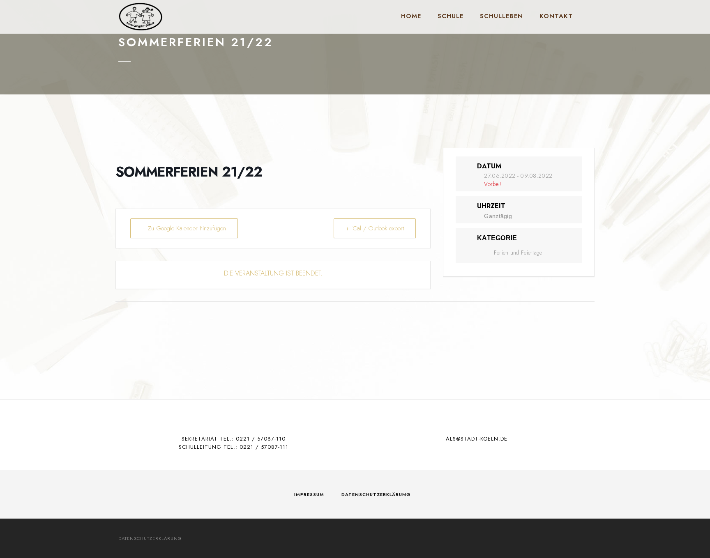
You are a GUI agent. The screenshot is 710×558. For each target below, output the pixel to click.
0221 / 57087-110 (261, 439)
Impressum (309, 494)
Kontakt (556, 16)
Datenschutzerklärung (376, 494)
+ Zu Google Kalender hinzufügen (184, 228)
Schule (450, 16)
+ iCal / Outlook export (375, 228)
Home (411, 16)
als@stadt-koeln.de (476, 439)
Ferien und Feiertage (518, 252)
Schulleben (501, 16)
